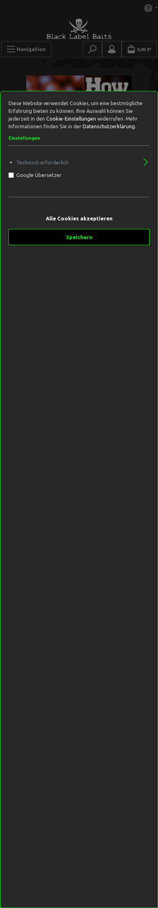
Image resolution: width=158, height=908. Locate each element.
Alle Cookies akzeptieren (79, 218)
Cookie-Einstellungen (71, 118)
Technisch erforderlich (42, 162)
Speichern (79, 237)
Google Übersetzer (39, 175)
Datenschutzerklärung (109, 126)
